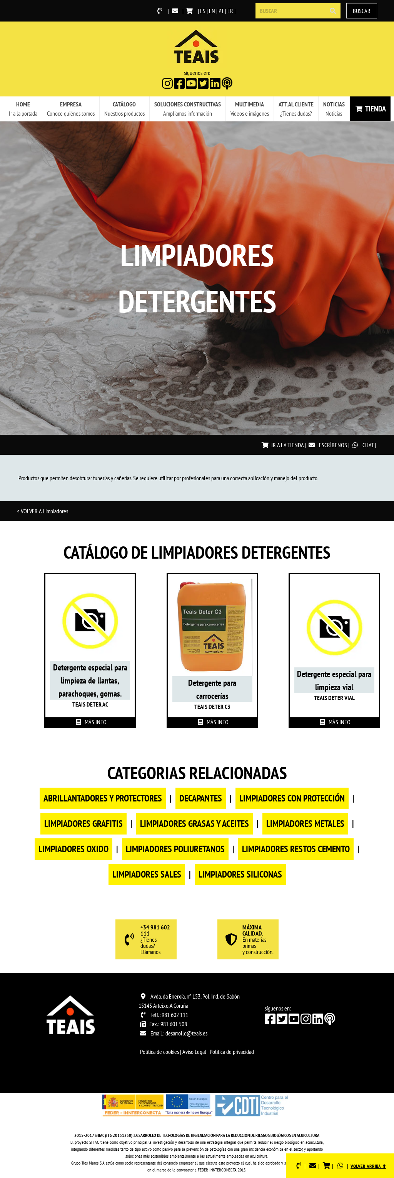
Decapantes (200, 798)
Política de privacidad (232, 1051)
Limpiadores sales (146, 874)
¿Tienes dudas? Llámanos (155, 940)
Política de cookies (159, 1051)
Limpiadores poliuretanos (175, 849)
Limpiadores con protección (292, 798)
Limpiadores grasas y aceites (194, 824)
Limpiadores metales (305, 824)
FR (230, 11)
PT (221, 11)
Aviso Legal (194, 1051)
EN (212, 11)
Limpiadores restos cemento (296, 849)
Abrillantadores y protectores (102, 798)
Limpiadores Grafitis (83, 824)
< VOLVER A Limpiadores (42, 511)
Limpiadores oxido (73, 849)
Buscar (362, 11)
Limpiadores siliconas (240, 874)
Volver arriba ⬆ (368, 1166)
